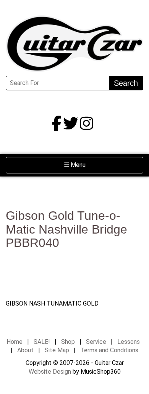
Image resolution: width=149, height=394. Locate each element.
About (25, 350)
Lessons (128, 341)
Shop (68, 341)
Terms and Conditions (109, 350)
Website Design (50, 371)
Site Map (57, 350)
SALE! (42, 341)
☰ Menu (87, 164)
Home (14, 341)
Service (96, 341)
